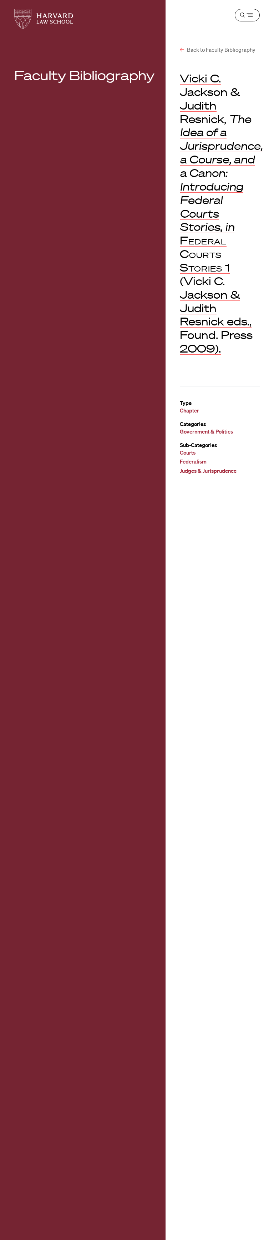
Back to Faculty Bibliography (220, 49)
